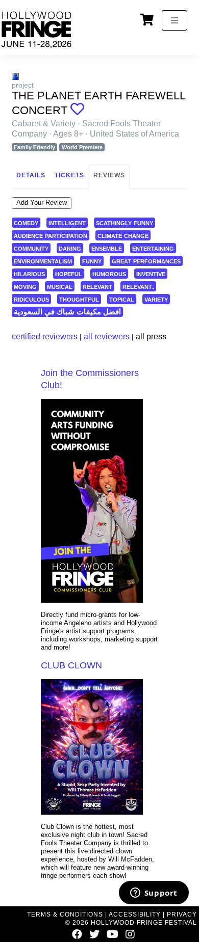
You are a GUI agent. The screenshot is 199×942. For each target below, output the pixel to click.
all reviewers (107, 336)
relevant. (138, 286)
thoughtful (79, 298)
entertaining (153, 248)
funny (92, 260)
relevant (97, 286)
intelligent (67, 222)
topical (121, 298)
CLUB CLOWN (71, 665)
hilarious (29, 273)
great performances (146, 260)
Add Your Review (41, 202)
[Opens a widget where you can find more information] (153, 893)
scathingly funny (124, 222)
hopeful (68, 273)
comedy (26, 222)
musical (59, 286)
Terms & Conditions (65, 914)
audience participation (50, 235)
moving (25, 286)
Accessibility (135, 914)
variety (156, 298)
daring (70, 248)
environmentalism (43, 260)
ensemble (106, 248)
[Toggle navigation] (174, 20)
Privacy (182, 914)
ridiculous (31, 298)
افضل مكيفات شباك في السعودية (67, 311)
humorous (109, 273)
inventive (150, 273)
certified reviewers (45, 336)
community (31, 248)
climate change (122, 235)
